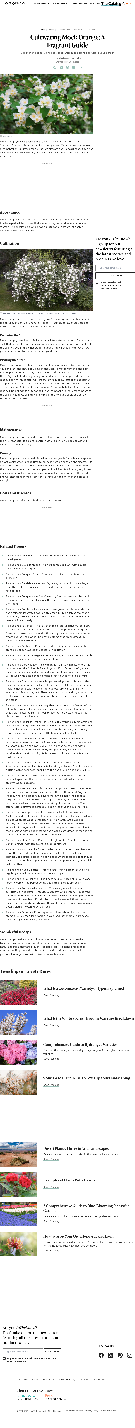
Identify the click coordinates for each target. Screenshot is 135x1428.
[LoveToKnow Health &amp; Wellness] (27, 1396)
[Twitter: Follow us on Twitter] (110, 1355)
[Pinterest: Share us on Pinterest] (67, 67)
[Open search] (123, 3)
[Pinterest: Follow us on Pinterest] (120, 1355)
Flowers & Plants (64, 29)
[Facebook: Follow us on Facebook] (101, 1355)
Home (42, 29)
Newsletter (48, 1379)
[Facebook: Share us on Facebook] (55, 67)
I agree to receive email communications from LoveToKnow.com (110, 285)
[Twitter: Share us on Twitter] (61, 67)
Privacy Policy (91, 1410)
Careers (83, 1379)
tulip (73, 599)
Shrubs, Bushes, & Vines (84, 29)
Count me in (115, 275)
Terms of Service (108, 1410)
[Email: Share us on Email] (74, 67)
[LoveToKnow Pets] (56, 1396)
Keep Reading (51, 995)
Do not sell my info (74, 1410)
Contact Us (98, 1379)
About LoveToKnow (27, 1379)
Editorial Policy (67, 1379)
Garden (51, 29)
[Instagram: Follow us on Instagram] (129, 1355)
